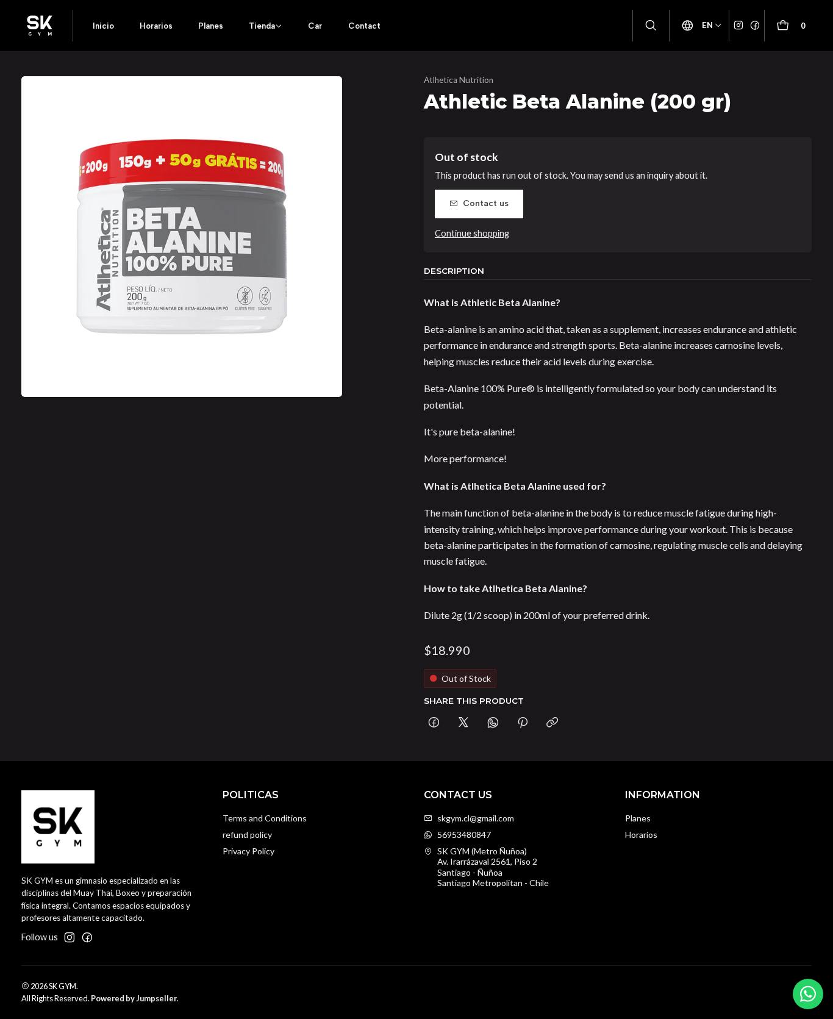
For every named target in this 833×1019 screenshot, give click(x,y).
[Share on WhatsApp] (493, 723)
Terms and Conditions (265, 818)
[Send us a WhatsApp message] (808, 994)
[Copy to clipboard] (552, 723)
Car (315, 25)
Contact (364, 25)
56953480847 (464, 834)
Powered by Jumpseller (134, 998)
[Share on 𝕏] (463, 723)
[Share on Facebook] (434, 723)
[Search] (651, 25)
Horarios (156, 25)
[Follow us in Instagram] (738, 25)
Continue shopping (472, 233)
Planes (210, 25)
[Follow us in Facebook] (754, 25)
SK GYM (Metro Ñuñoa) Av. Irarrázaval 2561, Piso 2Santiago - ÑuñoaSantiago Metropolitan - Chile (493, 867)
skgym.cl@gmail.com (475, 818)
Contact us (486, 203)
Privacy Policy (248, 851)
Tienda (262, 25)
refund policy (247, 834)
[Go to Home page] (39, 25)
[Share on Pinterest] (522, 723)
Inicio (103, 25)
